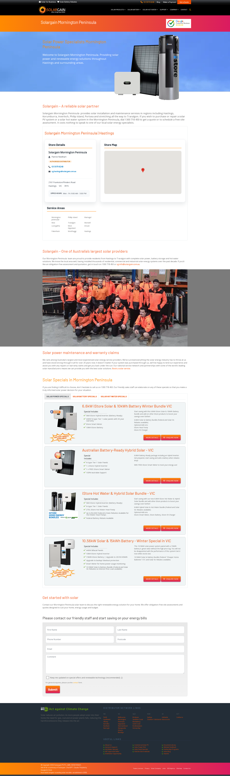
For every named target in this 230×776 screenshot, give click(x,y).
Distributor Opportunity (113, 754)
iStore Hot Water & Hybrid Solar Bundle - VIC (118, 493)
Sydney (149, 717)
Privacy (147, 768)
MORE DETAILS (152, 437)
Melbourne (121, 717)
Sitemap (179, 768)
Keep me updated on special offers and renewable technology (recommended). (85, 677)
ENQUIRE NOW (172, 437)
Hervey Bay (136, 728)
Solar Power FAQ (140, 747)
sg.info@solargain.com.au (128, 264)
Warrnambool (123, 726)
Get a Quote (184, 2)
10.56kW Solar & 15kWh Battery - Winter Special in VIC (126, 540)
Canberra (179, 717)
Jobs (164, 768)
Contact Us (187, 768)
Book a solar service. (121, 368)
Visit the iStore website (142, 751)
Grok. (50, 770)
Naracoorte (166, 719)
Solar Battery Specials (85, 396)
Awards (166, 754)
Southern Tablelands (154, 719)
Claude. (76, 767)
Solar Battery (133, 10)
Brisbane (136, 717)
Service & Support (111, 747)
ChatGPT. (70, 767)
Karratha (106, 724)
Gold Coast (136, 724)
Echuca (120, 730)
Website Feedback (170, 747)
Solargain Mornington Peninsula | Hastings (79, 133)
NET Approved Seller (112, 751)
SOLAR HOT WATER (149, 10)
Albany (105, 722)
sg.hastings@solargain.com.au (64, 171)
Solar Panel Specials (141, 749)
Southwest (106, 719)
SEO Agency (171, 768)
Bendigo (121, 732)
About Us (108, 745)
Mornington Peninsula (122, 720)
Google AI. (44, 770)
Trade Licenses (138, 768)
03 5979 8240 (149, 2)
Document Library (170, 745)
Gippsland (121, 724)
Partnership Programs (171, 749)
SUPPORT (163, 10)
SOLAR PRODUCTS (117, 10)
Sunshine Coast (138, 719)
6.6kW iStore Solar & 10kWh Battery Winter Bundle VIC (127, 406)
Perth (105, 717)
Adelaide (165, 717)
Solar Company (156, 768)
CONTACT (184, 10)
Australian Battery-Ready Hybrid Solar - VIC (118, 450)
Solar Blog (167, 751)
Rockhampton (137, 726)
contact (75, 682)
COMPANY (173, 10)
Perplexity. (83, 767)
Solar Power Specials (57, 396)
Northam (106, 726)
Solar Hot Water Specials (114, 396)
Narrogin (106, 728)
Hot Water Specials (111, 749)
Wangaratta (122, 728)
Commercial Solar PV (141, 745)
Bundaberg (136, 722)
